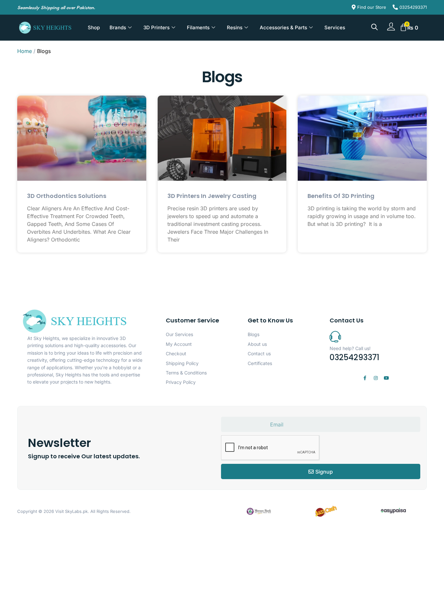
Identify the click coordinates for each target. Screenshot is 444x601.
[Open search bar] (374, 27)
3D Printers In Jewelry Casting (211, 196)
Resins (234, 27)
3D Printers (156, 27)
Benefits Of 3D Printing (340, 196)
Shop (94, 27)
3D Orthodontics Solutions (66, 196)
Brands (118, 27)
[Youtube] (386, 378)
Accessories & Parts (283, 27)
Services (334, 27)
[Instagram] (375, 378)
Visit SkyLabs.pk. (72, 511)
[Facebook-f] (365, 378)
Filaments (198, 27)
